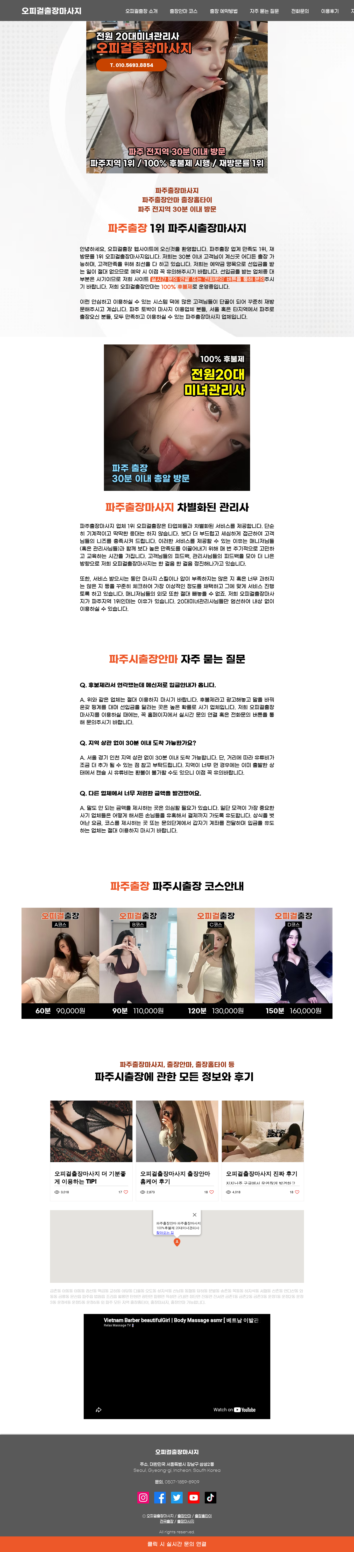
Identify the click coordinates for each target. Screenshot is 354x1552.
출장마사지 (185, 1521)
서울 (214, 309)
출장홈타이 (203, 1516)
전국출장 (166, 1521)
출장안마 (184, 1516)
